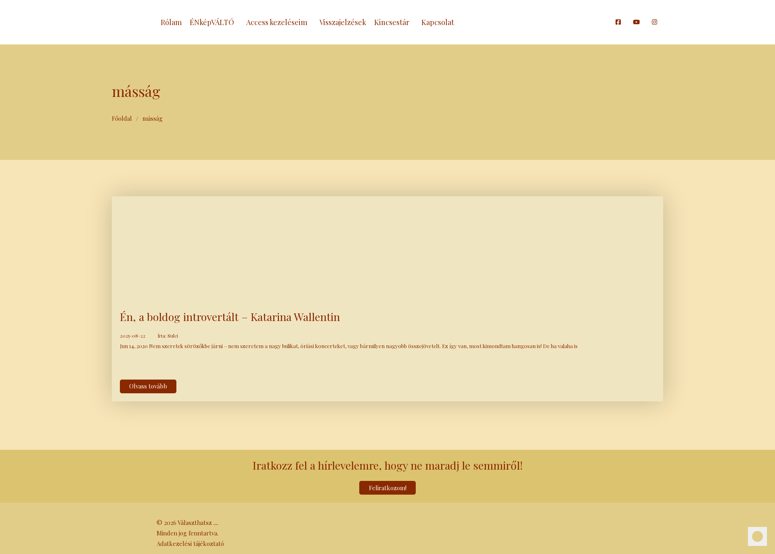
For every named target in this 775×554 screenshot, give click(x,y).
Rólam (171, 22)
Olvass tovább (148, 386)
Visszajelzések (342, 22)
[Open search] (605, 22)
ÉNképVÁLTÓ (212, 22)
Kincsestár (391, 22)
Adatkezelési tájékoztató (190, 543)
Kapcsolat (437, 22)
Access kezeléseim (276, 22)
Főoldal (122, 118)
